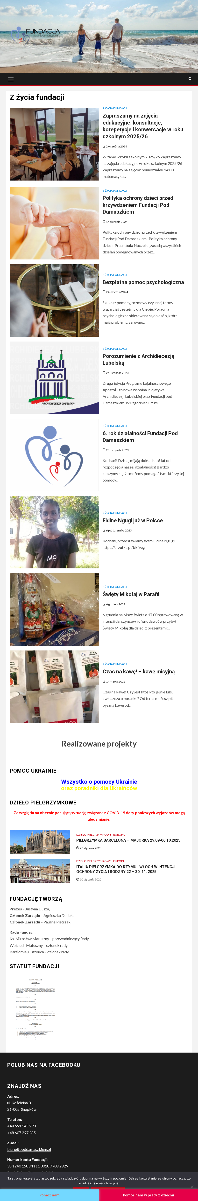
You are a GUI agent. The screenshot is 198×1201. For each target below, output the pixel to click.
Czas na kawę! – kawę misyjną (139, 672)
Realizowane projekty (99, 743)
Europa (119, 834)
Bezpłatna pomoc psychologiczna (143, 282)
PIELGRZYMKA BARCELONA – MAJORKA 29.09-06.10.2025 (128, 840)
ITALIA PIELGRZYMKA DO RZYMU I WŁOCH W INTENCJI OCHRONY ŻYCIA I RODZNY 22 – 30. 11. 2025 (125, 869)
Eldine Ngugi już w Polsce (133, 520)
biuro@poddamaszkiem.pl (29, 1149)
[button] (35, 36)
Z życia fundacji (115, 108)
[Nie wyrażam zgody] (192, 1186)
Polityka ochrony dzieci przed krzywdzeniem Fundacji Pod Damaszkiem (138, 205)
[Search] (190, 79)
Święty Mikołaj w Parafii (131, 594)
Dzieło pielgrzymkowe (93, 834)
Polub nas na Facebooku (43, 1065)
